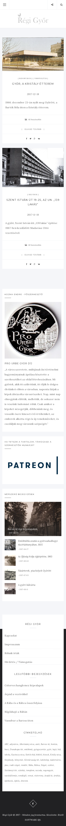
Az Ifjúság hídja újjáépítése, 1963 (35, 556)
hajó (55, 749)
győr (49, 749)
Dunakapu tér (16, 749)
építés (17, 781)
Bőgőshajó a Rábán (16, 711)
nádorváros (55, 760)
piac (6, 765)
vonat (30, 775)
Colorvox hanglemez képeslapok (24, 685)
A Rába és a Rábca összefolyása (23, 702)
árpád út (48, 775)
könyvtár (19, 760)
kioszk (46, 754)
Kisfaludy (9, 760)
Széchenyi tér (11, 770)
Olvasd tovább (33, 129)
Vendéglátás (40, 78)
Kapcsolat (11, 635)
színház (21, 770)
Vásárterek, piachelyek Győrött (34, 570)
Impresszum (12, 644)
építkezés (9, 781)
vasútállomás (11, 775)
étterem (24, 781)
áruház (57, 775)
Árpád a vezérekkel (16, 694)
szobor (51, 765)
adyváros (14, 744)
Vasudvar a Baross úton (19, 720)
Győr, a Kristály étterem (33, 83)
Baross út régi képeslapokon (22, 529)
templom (30, 770)
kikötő (39, 754)
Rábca (37, 765)
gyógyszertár (40, 749)
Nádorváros (25, 78)
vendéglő (22, 775)
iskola (7, 754)
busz (7, 749)
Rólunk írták (12, 653)
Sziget (44, 765)
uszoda (38, 770)
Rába (31, 765)
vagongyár (48, 770)
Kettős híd (30, 754)
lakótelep (44, 760)
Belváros (33, 195)
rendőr (24, 765)
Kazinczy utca (17, 754)
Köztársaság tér (31, 760)
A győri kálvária (26, 584)
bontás (54, 744)
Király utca (55, 754)
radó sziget (15, 765)
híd (59, 749)
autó (37, 744)
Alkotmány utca (26, 744)
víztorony (38, 775)
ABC (7, 744)
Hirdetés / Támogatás (18, 661)
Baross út (45, 744)
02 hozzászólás (34, 119)
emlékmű (28, 749)
